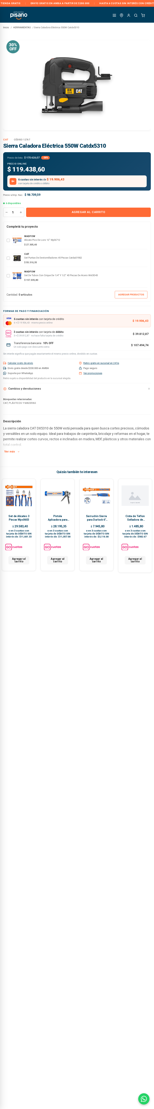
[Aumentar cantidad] (21, 212)
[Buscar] (135, 15)
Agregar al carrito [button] (19, 560)
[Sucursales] (121, 15)
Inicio (6, 27)
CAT (5, 139)
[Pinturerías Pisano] (19, 15)
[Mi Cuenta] (128, 15)
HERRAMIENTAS (22, 27)
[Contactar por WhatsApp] (143, 1099)
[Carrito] (143, 15)
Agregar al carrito (88, 212)
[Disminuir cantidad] (6, 212)
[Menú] (114, 15)
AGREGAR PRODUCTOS (131, 294)
